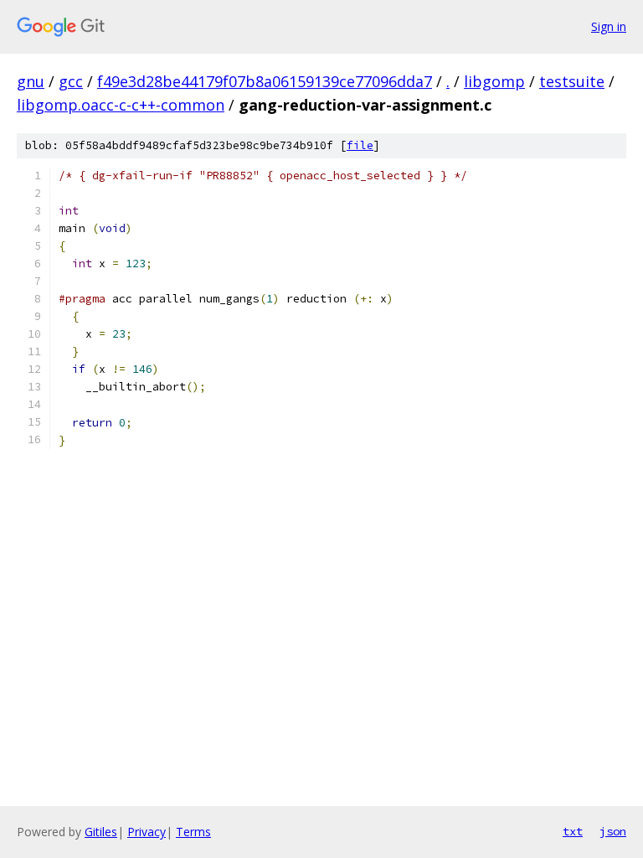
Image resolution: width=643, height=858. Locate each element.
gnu (30, 81)
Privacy (146, 832)
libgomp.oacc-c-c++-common (120, 105)
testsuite (571, 81)
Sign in (608, 26)
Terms (193, 832)
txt (573, 831)
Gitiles (101, 832)
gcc (71, 81)
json (612, 831)
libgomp (494, 81)
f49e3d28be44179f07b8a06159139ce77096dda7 (264, 81)
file (360, 145)
